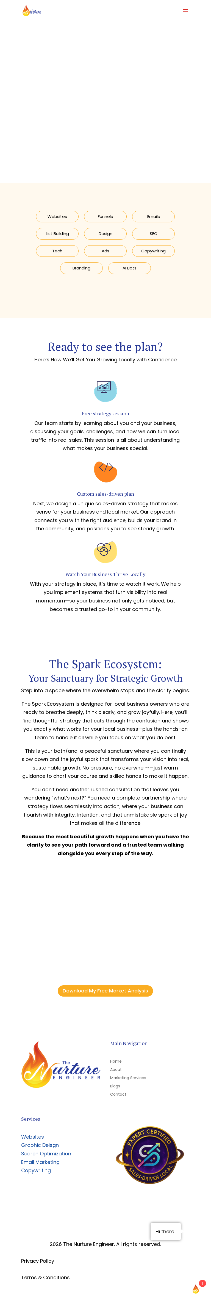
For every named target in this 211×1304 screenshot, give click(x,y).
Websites (32, 1136)
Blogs (115, 1086)
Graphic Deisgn (40, 1145)
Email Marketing (40, 1162)
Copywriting (36, 1170)
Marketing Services (128, 1078)
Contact (118, 1094)
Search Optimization (46, 1153)
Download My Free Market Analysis (105, 990)
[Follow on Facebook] (55, 1101)
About (116, 1070)
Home (116, 1061)
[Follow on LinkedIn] (66, 1101)
